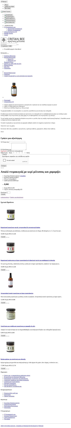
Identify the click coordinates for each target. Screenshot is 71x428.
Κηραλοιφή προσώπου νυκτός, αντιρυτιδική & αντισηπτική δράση (20, 227)
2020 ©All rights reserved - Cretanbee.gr (12, 426)
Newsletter (7, 419)
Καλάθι (3, 194)
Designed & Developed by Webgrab (33, 426)
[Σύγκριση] (8, 237)
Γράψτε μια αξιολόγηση (16, 197)
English (12, 16)
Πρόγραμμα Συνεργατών (11, 406)
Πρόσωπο (7, 74)
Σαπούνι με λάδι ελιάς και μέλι (12, 63)
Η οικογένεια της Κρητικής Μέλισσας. (14, 377)
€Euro (6, 4)
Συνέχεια (3, 165)
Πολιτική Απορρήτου (10, 383)
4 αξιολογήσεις (5, 197)
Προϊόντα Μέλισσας (9, 56)
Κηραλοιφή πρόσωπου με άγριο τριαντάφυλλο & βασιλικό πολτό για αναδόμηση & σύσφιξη (28, 260)
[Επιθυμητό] (6, 237)
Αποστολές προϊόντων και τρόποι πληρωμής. (16, 380)
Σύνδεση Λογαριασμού (14, 30)
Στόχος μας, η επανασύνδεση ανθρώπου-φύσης (17, 375)
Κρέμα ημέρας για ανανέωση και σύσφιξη (13, 359)
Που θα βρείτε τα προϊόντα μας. (13, 386)
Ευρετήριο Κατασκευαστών (11, 403)
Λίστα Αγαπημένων (9, 417)
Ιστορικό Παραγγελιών (10, 416)
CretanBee (23, 176)
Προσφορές (7, 68)
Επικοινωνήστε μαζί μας (11, 393)
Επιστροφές (7, 394)
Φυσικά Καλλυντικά (9, 57)
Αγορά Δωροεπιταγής (10, 404)
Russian (12, 22)
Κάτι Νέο (6, 66)
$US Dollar (7, 8)
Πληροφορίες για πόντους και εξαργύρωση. (16, 378)
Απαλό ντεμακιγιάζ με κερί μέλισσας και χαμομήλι (18, 76)
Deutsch (12, 18)
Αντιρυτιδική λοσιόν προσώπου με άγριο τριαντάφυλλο (17, 293)
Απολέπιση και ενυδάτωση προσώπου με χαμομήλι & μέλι (18, 326)
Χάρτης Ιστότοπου (9, 396)
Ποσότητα (3, 192)
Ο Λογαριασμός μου (9, 414)
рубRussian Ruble (9, 6)
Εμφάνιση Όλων (8, 62)
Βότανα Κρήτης (8, 65)
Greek (10, 15)
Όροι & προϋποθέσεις (10, 385)
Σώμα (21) (10, 59)
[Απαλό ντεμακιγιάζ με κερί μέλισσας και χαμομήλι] (14, 97)
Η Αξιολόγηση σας (6, 149)
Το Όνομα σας (5, 142)
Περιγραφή (7, 100)
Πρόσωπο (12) (12, 60)
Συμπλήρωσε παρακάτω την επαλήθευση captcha (15, 156)
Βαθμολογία (4, 153)
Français (13, 20)
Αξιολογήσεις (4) (9, 102)
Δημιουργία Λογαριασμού (15, 28)
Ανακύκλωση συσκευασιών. (12, 381)
